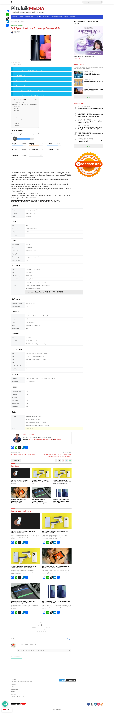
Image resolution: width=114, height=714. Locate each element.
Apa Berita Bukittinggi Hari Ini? (93, 81)
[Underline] (24, 650)
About (66, 16)
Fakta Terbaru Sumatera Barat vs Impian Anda (93, 90)
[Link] (39, 650)
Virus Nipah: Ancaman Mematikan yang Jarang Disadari (90, 140)
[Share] (7, 25)
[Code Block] (36, 650)
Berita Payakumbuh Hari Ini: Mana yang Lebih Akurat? (92, 73)
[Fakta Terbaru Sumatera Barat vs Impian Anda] (78, 90)
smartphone (29, 16)
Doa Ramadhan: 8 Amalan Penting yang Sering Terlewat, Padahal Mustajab (90, 128)
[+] (44, 650)
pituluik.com (57, 439)
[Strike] (26, 650)
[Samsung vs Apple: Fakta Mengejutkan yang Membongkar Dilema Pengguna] (20, 492)
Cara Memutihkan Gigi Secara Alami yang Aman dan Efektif (90, 134)
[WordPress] (95, 704)
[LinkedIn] (7, 21)
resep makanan (57, 16)
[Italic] (21, 650)
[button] (101, 2)
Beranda (14, 16)
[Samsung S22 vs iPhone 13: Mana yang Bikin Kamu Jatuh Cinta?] (41, 473)
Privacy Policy (15, 689)
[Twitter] (92, 704)
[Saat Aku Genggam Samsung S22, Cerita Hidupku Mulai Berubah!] (20, 473)
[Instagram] (98, 704)
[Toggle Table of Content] (35, 99)
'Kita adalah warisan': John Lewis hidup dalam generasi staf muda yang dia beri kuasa (58, 454)
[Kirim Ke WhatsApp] (70, 460)
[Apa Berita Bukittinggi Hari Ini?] (78, 82)
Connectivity (19, 120)
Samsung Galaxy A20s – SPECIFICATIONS (25, 104)
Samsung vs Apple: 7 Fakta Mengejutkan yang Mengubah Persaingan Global (90, 115)
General (18, 106)
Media (18, 124)
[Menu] (12, 2)
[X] (7, 18)
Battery (18, 122)
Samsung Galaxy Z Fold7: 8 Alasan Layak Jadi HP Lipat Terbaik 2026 (61, 501)
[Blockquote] (34, 650)
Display (18, 110)
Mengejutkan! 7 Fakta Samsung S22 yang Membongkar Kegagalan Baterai (39, 501)
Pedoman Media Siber (17, 697)
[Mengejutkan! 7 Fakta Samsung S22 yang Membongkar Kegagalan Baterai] (41, 492)
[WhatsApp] (7, 14)
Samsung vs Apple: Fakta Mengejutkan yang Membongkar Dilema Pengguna (18, 501)
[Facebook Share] (56, 460)
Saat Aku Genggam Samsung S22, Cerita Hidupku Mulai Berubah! (19, 481)
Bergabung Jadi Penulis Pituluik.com (21, 681)
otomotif (46, 16)
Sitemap (72, 16)
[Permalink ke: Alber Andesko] (12, 32)
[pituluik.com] (28, 9)
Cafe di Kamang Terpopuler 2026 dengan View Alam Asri (90, 109)
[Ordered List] (29, 650)
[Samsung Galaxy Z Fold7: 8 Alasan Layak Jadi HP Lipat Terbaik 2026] (62, 492)
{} (41, 650)
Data (17, 125)
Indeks (13, 692)
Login (69, 639)
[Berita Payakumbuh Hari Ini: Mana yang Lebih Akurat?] (78, 74)
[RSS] (101, 704)
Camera (18, 116)
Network (18, 118)
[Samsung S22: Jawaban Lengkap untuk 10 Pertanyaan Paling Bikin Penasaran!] (62, 473)
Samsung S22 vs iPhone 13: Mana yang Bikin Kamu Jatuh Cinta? (40, 481)
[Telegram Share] (66, 460)
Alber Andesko (17, 31)
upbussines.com (48, 439)
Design (17, 108)
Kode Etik (13, 684)
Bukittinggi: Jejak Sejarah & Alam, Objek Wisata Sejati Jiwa (90, 121)
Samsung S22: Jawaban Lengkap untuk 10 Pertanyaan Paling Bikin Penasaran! (62, 481)
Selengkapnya (88, 97)
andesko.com (38, 439)
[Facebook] (7, 11)
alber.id (31, 439)
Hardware (18, 112)
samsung (13, 25)
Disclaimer (14, 694)
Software (18, 114)
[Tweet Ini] (59, 460)
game (21, 16)
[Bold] (19, 650)
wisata (39, 16)
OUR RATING (20, 102)
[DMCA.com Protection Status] (67, 680)
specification (19, 25)
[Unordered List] (31, 650)
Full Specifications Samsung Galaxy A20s (23, 453)
